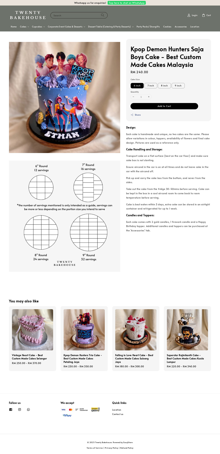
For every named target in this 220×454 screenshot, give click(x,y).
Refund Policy (126, 448)
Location (194, 26)
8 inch (164, 85)
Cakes (23, 26)
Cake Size (135, 79)
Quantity (135, 91)
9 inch (178, 85)
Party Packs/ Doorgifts (148, 26)
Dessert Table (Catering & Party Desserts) (109, 26)
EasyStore (128, 442)
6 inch (137, 85)
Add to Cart (164, 106)
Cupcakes (37, 26)
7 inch (151, 85)
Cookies (167, 26)
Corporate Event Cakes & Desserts (65, 26)
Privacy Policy (111, 448)
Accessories (181, 26)
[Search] (102, 15)
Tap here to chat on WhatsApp (127, 2)
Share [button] (138, 114)
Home (13, 26)
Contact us (117, 414)
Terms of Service (95, 448)
